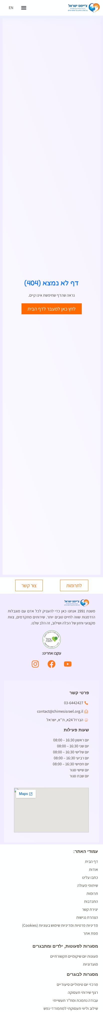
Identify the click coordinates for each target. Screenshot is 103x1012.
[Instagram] (35, 664)
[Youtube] (68, 664)
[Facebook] (52, 664)
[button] (24, 8)
